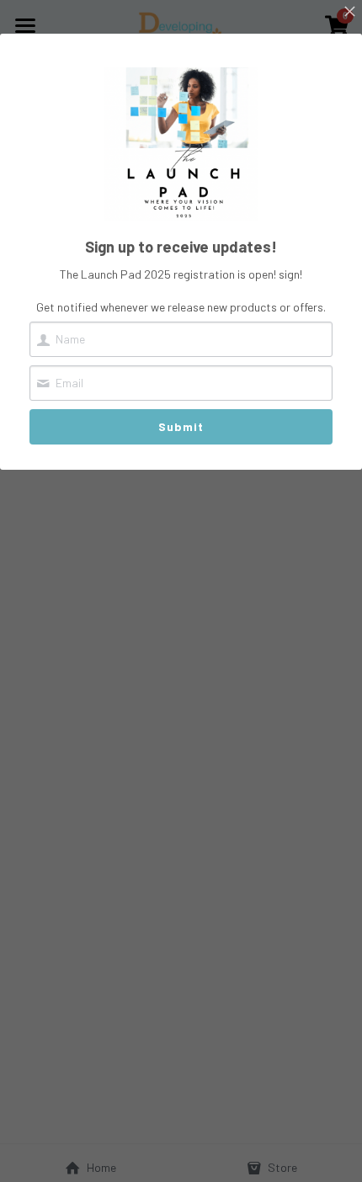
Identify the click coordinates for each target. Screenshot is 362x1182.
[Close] (349, 12)
